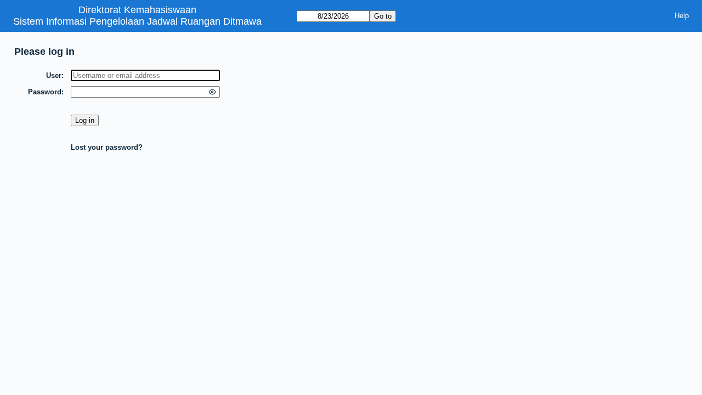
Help (682, 16)
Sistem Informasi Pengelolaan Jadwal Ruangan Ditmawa (137, 21)
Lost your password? (107, 147)
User (53, 75)
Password (44, 92)
